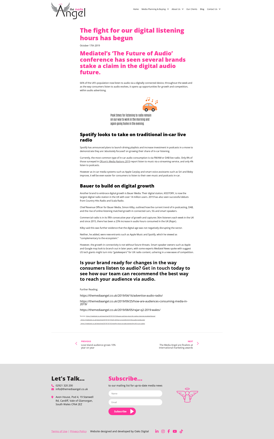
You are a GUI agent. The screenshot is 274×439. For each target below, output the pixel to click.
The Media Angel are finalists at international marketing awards (176, 344)
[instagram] (163, 431)
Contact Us (212, 9)
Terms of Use (59, 431)
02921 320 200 (64, 385)
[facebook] (169, 431)
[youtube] (175, 431)
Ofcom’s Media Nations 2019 (115, 161)
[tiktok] (181, 431)
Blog (202, 9)
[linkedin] (157, 431)
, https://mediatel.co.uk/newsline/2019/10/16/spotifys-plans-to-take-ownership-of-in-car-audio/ (112, 323)
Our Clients (191, 9)
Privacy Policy (78, 431)
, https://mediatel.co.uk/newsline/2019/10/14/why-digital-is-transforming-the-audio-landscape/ (112, 320)
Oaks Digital (141, 431)
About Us (176, 9)
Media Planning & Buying (154, 9)
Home (136, 9)
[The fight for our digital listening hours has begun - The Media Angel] (68, 10)
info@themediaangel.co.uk (72, 389)
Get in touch (156, 268)
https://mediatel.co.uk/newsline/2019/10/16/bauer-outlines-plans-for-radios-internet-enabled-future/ (120, 316)
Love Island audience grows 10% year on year (98, 344)
